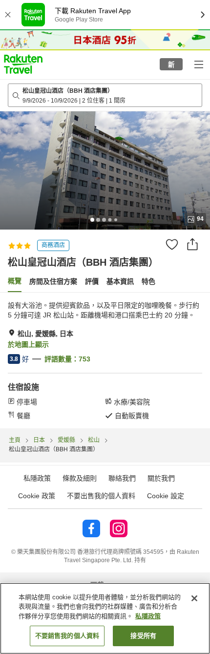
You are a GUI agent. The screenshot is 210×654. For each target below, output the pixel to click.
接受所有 (143, 635)
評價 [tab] (92, 281)
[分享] (192, 244)
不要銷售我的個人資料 (67, 635)
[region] (105, 618)
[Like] (172, 244)
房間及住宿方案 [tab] (53, 281)
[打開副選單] (198, 64)
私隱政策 (148, 616)
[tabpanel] (105, 360)
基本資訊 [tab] (120, 281)
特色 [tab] (148, 281)
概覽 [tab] (14, 281)
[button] (23, 64)
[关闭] (194, 598)
